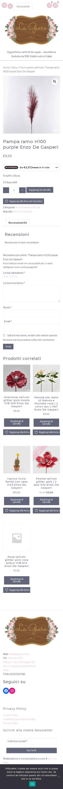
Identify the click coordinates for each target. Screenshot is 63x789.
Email (8, 321)
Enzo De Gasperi (22, 211)
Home (6, 67)
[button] (10, 6)
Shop (14, 67)
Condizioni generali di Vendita (19, 719)
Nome (7, 307)
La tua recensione (14, 283)
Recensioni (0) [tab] (18, 222)
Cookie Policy (10, 715)
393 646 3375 (15, 657)
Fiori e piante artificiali (31, 67)
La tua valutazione (14, 272)
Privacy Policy (10, 723)
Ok (32, 784)
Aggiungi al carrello (40, 189)
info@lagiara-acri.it (19, 654)
